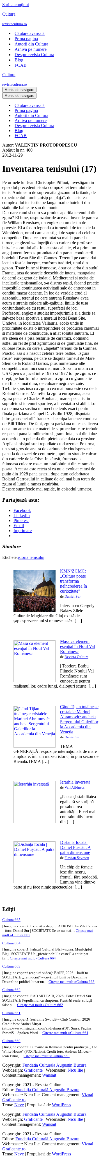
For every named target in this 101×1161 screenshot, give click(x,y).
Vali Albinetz (74, 787)
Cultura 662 (11, 990)
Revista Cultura (76, 657)
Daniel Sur (73, 596)
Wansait (49, 1075)
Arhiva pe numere (31, 49)
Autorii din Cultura (31, 44)
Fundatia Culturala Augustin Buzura (54, 1065)
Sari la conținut (15, 4)
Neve (19, 1104)
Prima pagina (26, 38)
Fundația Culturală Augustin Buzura (47, 1089)
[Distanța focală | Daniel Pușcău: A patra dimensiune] (34, 881)
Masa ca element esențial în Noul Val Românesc (77, 646)
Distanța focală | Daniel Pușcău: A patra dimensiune (75, 847)
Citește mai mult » (33, 958)
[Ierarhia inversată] (34, 821)
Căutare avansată (30, 33)
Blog (19, 60)
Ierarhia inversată (75, 782)
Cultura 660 (11, 1041)
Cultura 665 (11, 920)
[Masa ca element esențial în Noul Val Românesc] (34, 680)
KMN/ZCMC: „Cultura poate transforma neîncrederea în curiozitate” (73, 581)
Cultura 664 (11, 943)
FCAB (21, 65)
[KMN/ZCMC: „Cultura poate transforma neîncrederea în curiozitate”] (34, 610)
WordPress (61, 1104)
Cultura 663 (11, 966)
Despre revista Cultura (34, 54)
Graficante (33, 1070)
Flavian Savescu (77, 858)
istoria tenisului (31, 557)
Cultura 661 (11, 1013)
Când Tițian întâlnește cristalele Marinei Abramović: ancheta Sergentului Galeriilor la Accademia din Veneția (79, 719)
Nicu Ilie (75, 1070)
